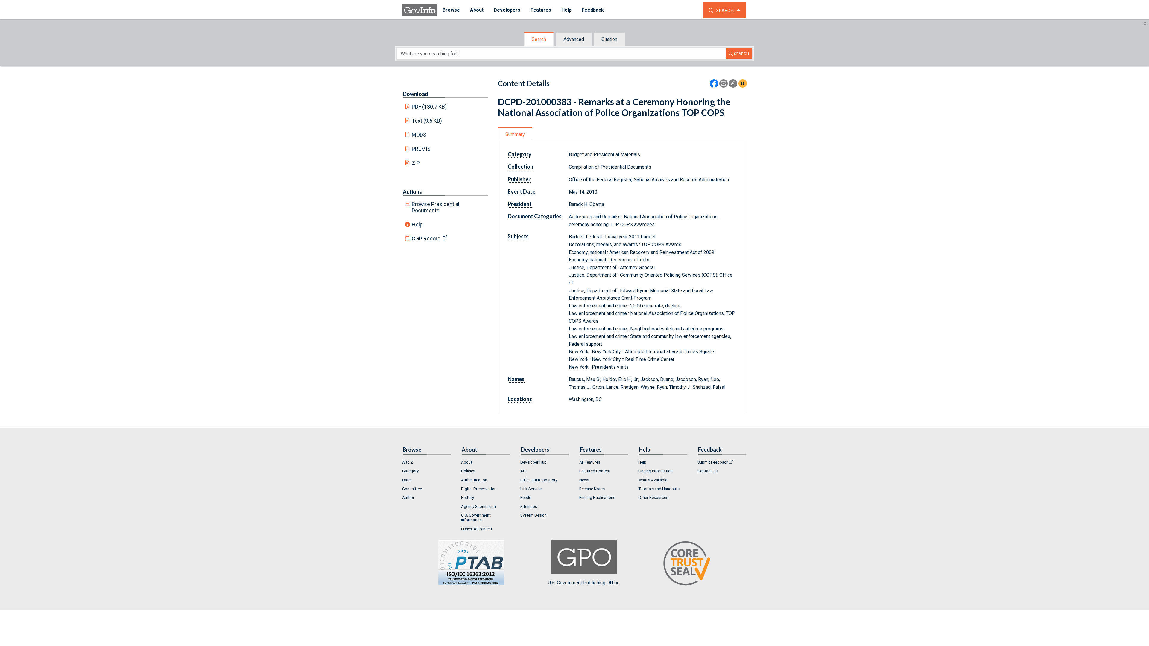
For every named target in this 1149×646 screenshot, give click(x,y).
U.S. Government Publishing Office (584, 583)
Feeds (525, 497)
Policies (468, 470)
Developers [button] (507, 10)
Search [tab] (539, 39)
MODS (419, 135)
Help (417, 224)
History (467, 497)
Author (408, 497)
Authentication (474, 479)
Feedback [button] (593, 10)
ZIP (416, 163)
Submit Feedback (712, 462)
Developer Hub (533, 462)
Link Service (531, 488)
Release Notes (592, 488)
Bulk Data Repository (538, 479)
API (523, 470)
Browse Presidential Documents (435, 207)
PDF (429, 106)
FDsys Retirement (476, 528)
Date (406, 479)
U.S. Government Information (476, 517)
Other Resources (653, 497)
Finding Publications (597, 497)
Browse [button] (451, 10)
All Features (589, 462)
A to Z (407, 462)
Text (427, 121)
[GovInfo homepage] (419, 10)
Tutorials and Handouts (659, 488)
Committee (412, 488)
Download (415, 94)
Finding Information (655, 470)
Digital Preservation (478, 488)
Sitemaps (528, 506)
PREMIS (421, 149)
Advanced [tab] (573, 39)
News (584, 479)
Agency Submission (478, 506)
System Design (533, 515)
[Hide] (1145, 23)
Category (410, 470)
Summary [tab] (515, 134)
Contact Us (707, 470)
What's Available (652, 479)
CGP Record (426, 238)
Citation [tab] (609, 39)
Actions (412, 191)
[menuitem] (451, 10)
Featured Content (594, 470)
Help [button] (566, 10)
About (466, 462)
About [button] (477, 10)
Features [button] (541, 10)
